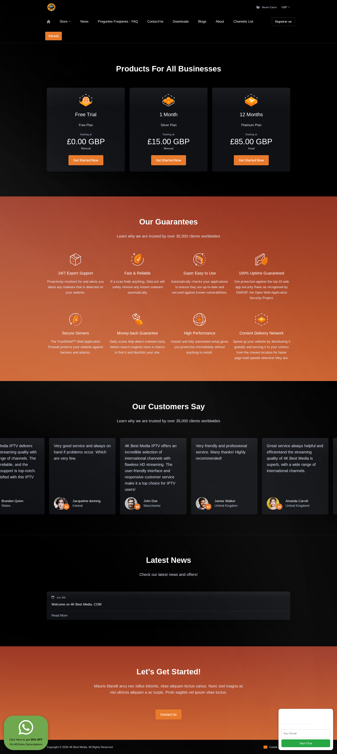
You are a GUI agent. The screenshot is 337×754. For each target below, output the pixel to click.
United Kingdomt (298, 506)
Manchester (152, 506)
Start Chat (306, 743)
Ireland (77, 506)
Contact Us (168, 714)
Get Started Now (85, 160)
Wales (6, 506)
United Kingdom (226, 506)
